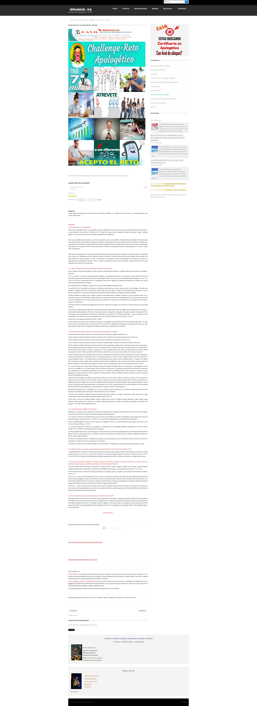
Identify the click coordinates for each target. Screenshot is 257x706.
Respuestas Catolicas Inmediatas (160, 66)
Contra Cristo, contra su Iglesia (85, 20)
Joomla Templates (75, 702)
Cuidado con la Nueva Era (158, 70)
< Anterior (73, 611)
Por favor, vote (72, 200)
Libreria (153, 107)
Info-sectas (154, 74)
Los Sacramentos (156, 90)
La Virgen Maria (155, 86)
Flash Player (83, 625)
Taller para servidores (89, 653)
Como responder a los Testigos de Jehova (163, 78)
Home (72, 20)
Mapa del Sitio (74, 691)
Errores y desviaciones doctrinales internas (163, 99)
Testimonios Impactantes (158, 103)
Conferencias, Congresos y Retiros (92, 660)
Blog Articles (158, 194)
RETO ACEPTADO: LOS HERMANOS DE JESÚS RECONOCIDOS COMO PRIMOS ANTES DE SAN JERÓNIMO (168, 137)
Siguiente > (142, 611)
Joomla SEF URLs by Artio (72, 615)
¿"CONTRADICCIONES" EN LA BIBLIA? (175, 190)
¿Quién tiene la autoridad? (79, 183)
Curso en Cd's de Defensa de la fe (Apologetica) (164, 82)
